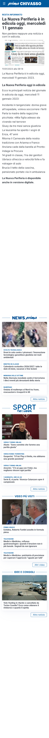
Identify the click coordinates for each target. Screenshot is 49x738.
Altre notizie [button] (39, 399)
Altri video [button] (40, 565)
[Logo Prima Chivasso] (24, 4)
